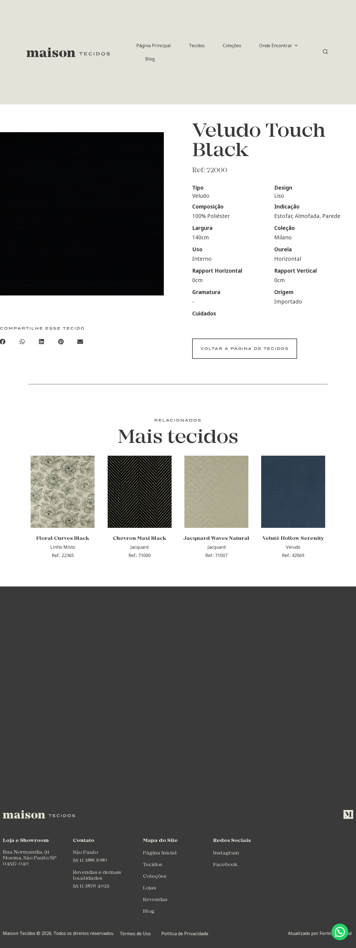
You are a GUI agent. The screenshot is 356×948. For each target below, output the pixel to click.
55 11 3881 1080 (90, 860)
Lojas (149, 888)
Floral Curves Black (62, 538)
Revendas (155, 900)
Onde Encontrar (275, 45)
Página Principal (153, 45)
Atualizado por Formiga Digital (320, 933)
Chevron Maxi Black (139, 538)
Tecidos (197, 45)
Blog (150, 59)
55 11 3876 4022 (91, 886)
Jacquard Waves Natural (216, 538)
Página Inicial (160, 853)
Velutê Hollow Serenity (293, 538)
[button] (22, 342)
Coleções (232, 45)
